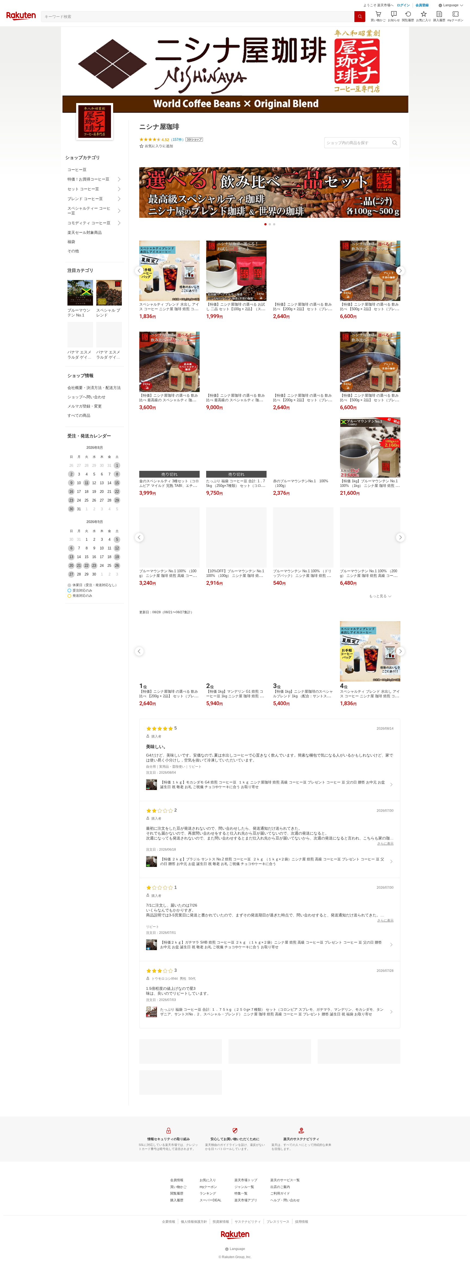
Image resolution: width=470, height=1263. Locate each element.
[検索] (359, 16)
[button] (450, 5)
